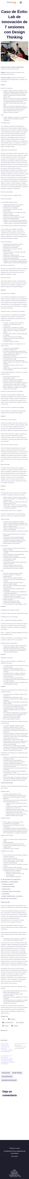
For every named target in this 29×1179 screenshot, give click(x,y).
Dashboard (14, 1173)
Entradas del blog (14, 1175)
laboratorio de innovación (9, 1080)
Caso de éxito (6, 1073)
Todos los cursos (14, 1148)
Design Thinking (17, 1073)
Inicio (14, 1170)
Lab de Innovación (7, 1076)
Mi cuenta (15, 1156)
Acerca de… (14, 1172)
